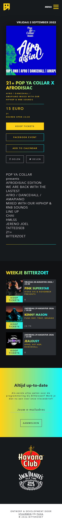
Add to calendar (25, 148)
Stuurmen (25, 514)
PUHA (40, 514)
